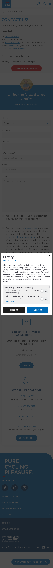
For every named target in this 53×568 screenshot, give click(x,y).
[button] (42, 291)
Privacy (13, 260)
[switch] (44, 291)
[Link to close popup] (49, 256)
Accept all (38, 310)
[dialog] (26, 284)
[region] (26, 294)
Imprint (6, 260)
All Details (10, 301)
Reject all (14, 310)
